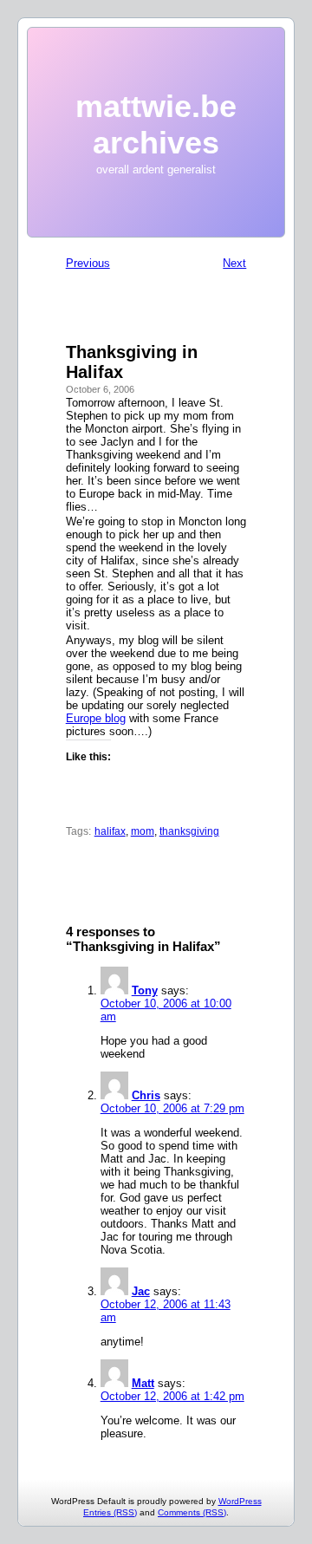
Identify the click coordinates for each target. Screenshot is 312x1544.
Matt (143, 1383)
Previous (88, 263)
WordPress (240, 1501)
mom (142, 831)
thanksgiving (189, 831)
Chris (146, 1095)
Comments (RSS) (192, 1512)
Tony (145, 990)
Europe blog (96, 718)
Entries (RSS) (110, 1512)
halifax (110, 831)
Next (234, 263)
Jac (141, 1291)
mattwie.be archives (156, 124)
